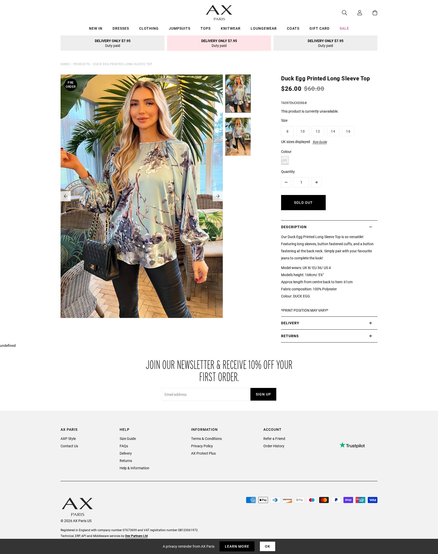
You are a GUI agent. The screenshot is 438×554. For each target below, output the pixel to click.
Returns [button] (290, 335)
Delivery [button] (290, 322)
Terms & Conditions (206, 438)
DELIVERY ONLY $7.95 (113, 43)
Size (284, 120)
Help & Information (134, 468)
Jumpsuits (179, 28)
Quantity (288, 171)
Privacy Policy (202, 445)
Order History (273, 445)
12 (318, 131)
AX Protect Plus (203, 453)
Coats (293, 28)
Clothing (149, 28)
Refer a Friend (274, 438)
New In (95, 28)
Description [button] (294, 226)
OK (267, 546)
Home (65, 64)
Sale (344, 28)
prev (66, 196)
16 (348, 131)
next (218, 196)
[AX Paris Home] (219, 12)
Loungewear (264, 28)
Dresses (121, 28)
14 (333, 131)
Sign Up (263, 394)
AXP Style (68, 438)
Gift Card (319, 28)
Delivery (126, 453)
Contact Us (69, 445)
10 (302, 131)
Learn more (237, 546)
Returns (126, 460)
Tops (205, 28)
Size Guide (320, 142)
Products (81, 64)
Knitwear (231, 28)
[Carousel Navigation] (142, 196)
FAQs (124, 445)
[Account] (354, 12)
